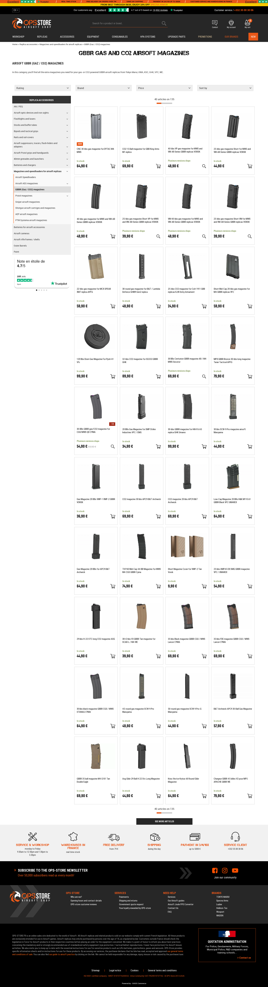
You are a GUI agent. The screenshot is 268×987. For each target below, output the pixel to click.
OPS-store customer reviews (84, 904)
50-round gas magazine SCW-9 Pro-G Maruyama (184, 710)
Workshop (18, 36)
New (253, 36)
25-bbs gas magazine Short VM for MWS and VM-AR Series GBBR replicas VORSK (232, 220)
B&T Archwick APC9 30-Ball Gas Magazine (233, 708)
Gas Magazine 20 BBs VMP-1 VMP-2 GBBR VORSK (96, 501)
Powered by (126, 983)
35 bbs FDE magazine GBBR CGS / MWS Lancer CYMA (231, 640)
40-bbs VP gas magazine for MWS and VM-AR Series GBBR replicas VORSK (185, 150)
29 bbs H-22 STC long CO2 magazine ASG (96, 639)
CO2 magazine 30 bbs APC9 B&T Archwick (141, 499)
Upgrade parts (176, 36)
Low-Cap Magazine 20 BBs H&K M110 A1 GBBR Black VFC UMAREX (232, 501)
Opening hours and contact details (86, 900)
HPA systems (147, 36)
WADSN (219, 915)
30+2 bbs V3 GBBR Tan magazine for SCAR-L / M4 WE (138, 640)
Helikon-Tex (221, 908)
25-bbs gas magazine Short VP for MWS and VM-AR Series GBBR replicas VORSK (140, 220)
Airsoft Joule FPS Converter (180, 904)
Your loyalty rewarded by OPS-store (135, 908)
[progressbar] (164, 103)
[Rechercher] (164, 23)
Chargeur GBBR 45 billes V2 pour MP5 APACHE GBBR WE (231, 780)
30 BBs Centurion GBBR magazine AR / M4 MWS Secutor (187, 360)
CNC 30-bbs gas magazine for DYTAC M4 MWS (95, 150)
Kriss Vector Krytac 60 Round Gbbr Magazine (183, 780)
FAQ (170, 911)
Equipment (93, 36)
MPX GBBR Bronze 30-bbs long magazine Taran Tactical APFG (232, 361)
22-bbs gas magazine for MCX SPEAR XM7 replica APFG (94, 290)
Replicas (42, 36)
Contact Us (173, 908)
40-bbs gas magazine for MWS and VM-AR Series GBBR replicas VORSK (96, 220)
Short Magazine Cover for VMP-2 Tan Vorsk (185, 571)
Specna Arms (222, 900)
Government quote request (131, 904)
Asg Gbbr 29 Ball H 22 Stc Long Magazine (141, 778)
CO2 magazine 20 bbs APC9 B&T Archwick (183, 501)
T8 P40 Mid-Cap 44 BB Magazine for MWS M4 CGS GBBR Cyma (141, 571)
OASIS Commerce (139, 983)
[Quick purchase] (112, 166)
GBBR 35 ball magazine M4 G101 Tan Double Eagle (93, 780)
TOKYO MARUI (222, 897)
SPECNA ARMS (158, 4)
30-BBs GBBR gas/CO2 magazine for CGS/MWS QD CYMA (93, 430)
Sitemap (96, 970)
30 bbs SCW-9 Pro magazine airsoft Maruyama (230, 431)
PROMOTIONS (205, 36)
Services (171, 897)
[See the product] (204, 166)
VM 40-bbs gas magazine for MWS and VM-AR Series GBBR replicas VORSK (185, 220)
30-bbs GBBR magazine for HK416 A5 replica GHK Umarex (185, 431)
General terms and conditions (162, 970)
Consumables (120, 36)
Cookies (134, 970)
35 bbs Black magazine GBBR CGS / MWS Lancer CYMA (186, 640)
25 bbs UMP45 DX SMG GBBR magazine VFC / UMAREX (232, 571)
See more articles (164, 821)
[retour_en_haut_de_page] (264, 589)
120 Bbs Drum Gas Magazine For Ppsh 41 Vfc (95, 361)
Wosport (220, 911)
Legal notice (115, 970)
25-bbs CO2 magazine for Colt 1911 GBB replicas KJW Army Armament (186, 290)
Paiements (124, 897)
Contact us (245, 957)
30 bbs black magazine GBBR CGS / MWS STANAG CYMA (95, 710)
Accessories (67, 36)
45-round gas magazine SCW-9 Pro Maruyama (138, 710)
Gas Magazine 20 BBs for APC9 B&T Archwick (93, 571)
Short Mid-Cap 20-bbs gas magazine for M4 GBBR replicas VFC (232, 290)
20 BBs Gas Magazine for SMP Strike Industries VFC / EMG (139, 431)
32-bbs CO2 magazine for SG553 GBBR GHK (140, 361)
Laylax (219, 904)
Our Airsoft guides (176, 900)
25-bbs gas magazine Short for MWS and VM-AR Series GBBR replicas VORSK (232, 150)
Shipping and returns (128, 900)
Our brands (231, 36)
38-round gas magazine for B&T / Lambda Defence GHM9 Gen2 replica (141, 290)
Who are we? (76, 897)
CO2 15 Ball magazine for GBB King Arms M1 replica (140, 150)
